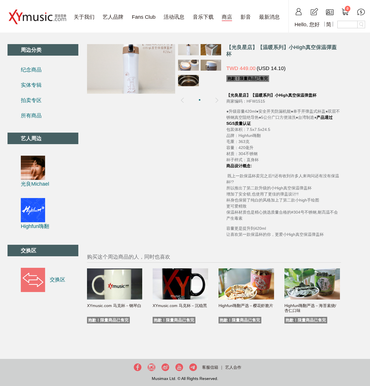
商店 (227, 17)
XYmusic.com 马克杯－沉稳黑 (180, 305)
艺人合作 (233, 367)
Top (364, 363)
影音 (245, 17)
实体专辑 (31, 85)
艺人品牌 (113, 17)
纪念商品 (31, 69)
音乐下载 (203, 17)
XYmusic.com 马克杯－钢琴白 (114, 305)
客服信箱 (210, 367)
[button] (199, 100)
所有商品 (31, 115)
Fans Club (144, 17)
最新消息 (269, 17)
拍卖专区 (31, 100)
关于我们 (84, 17)
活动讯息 (174, 17)
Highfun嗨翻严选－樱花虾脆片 (246, 305)
